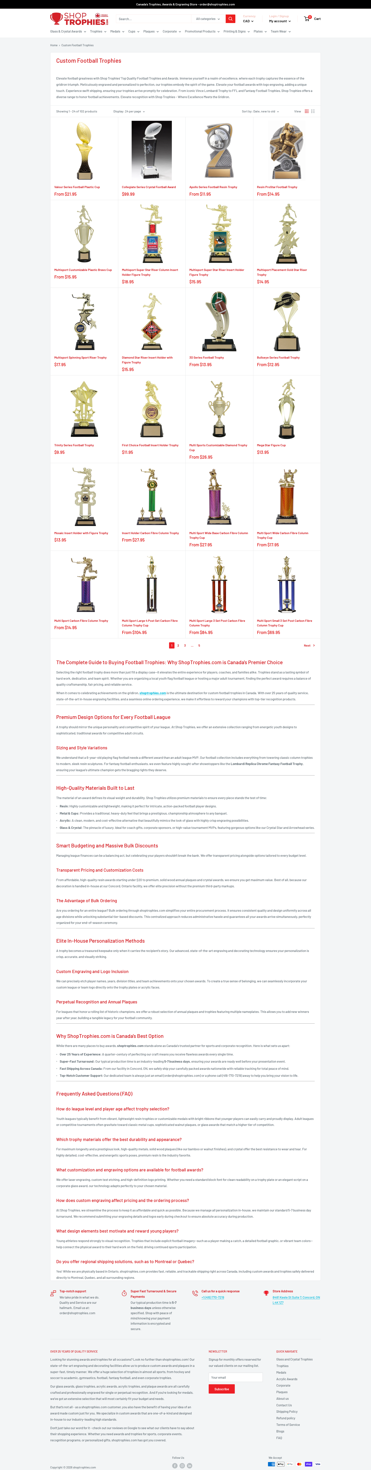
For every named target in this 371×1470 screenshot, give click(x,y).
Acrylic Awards (286, 1379)
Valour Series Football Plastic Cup (77, 187)
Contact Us (284, 1405)
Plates (258, 31)
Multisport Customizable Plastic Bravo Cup (83, 270)
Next (307, 645)
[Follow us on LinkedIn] (189, 1465)
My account (278, 21)
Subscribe (221, 1389)
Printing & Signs (235, 31)
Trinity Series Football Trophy (74, 445)
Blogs (280, 1431)
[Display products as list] (313, 111)
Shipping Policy (287, 1411)
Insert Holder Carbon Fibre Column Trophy (150, 533)
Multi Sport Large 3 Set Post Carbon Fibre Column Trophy (217, 623)
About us (282, 1398)
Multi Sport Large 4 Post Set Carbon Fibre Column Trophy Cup (150, 623)
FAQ (279, 1438)
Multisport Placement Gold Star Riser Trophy (282, 272)
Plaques (149, 31)
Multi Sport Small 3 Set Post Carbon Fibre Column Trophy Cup (284, 623)
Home (54, 45)
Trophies (96, 31)
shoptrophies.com (153, 693)
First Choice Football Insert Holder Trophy (150, 445)
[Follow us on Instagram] (182, 1465)
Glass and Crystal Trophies (294, 1359)
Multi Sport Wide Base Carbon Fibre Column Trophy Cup (218, 535)
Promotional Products (200, 31)
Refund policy (285, 1418)
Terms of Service (288, 1424)
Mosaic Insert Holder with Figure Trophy (81, 533)
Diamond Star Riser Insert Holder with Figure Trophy (147, 360)
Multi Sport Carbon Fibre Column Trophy (81, 620)
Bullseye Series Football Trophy (278, 357)
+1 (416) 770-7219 (213, 1297)
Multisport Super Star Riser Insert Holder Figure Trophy (216, 272)
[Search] (230, 19)
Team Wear (279, 31)
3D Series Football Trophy (206, 357)
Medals (115, 31)
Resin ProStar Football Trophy (277, 187)
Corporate (170, 31)
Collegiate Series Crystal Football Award (149, 187)
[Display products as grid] (306, 111)
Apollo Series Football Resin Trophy (213, 187)
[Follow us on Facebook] (175, 1465)
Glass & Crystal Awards (66, 31)
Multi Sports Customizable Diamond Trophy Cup (218, 447)
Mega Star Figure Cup (271, 445)
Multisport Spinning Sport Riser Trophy (80, 357)
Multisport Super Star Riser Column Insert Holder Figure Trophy (150, 272)
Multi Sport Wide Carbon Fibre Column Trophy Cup (282, 535)
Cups (131, 31)
